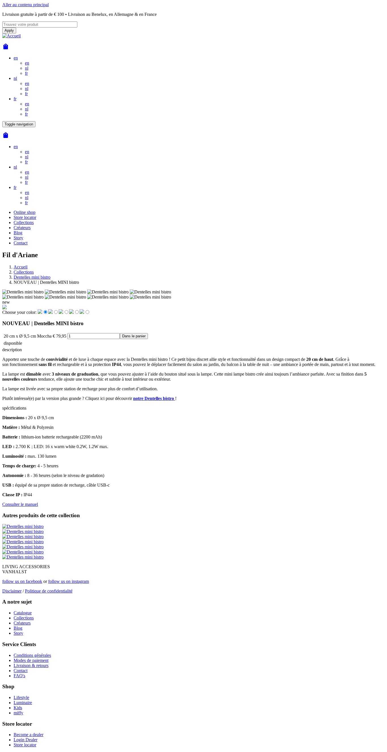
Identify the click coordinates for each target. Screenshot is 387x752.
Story (18, 237)
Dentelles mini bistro (32, 277)
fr (26, 73)
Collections (24, 222)
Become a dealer (28, 734)
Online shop (24, 212)
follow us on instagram (68, 581)
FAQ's (19, 675)
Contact (20, 242)
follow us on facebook (22, 581)
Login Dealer (25, 739)
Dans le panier (134, 336)
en (16, 58)
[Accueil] (11, 35)
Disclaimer (12, 591)
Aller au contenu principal (25, 4)
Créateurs (22, 227)
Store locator (25, 217)
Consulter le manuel (20, 504)
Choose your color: (19, 312)
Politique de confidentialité (49, 591)
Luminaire (23, 702)
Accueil (20, 267)
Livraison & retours (31, 665)
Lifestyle (21, 697)
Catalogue (23, 612)
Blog (18, 232)
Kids (18, 707)
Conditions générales (32, 655)
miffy (18, 712)
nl (26, 68)
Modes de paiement (31, 660)
